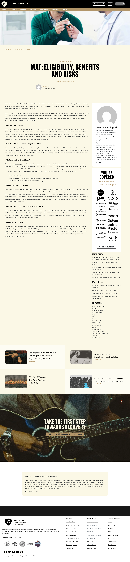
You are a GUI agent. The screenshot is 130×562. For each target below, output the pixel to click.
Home (7, 49)
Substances (95, 335)
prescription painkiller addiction (60, 113)
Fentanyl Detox (113, 548)
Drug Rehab (90, 541)
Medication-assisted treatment (14, 104)
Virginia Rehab (70, 548)
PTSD (110, 532)
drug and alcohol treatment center (33, 150)
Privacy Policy (32, 556)
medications (48, 104)
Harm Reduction (97, 321)
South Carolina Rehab (72, 538)
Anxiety (110, 522)
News (94, 327)
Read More (98, 162)
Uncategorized (96, 337)
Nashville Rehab (71, 532)
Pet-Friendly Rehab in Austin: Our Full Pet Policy (106, 277)
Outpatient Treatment (94, 535)
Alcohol (94, 308)
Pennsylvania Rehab (72, 541)
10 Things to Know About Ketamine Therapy (105, 290)
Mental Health (96, 325)
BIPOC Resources (97, 312)
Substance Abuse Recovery (100, 333)
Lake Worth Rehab (71, 528)
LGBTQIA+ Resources (98, 323)
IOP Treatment (91, 532)
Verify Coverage (106, 247)
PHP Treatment (91, 538)
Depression (111, 525)
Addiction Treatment (98, 306)
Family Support (96, 319)
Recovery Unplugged (18, 556)
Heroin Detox (112, 545)
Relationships (96, 329)
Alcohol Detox (112, 541)
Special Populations (98, 331)
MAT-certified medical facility (56, 194)
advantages (18, 164)
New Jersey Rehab (71, 545)
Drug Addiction (113, 535)
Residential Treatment (94, 528)
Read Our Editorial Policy (31, 491)
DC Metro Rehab (71, 535)
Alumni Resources (97, 310)
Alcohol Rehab (91, 545)
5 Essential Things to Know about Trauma (104, 293)
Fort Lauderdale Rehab (73, 525)
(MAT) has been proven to (32, 210)
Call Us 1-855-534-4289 (59, 434)
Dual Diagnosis (91, 548)
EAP (93, 317)
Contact (78, 434)
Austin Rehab (70, 522)
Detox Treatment (92, 525)
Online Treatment (92, 522)
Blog (93, 315)
